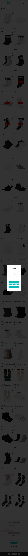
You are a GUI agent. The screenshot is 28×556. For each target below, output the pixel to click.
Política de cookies (15, 279)
